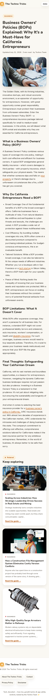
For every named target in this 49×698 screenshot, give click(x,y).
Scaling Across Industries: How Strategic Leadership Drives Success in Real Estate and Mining (23, 501)
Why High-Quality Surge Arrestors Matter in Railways (23, 622)
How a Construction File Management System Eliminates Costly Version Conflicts (24, 563)
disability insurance (22, 336)
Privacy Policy (7, 683)
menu (45, 4)
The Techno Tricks (15, 3)
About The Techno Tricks (12, 677)
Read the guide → (13, 521)
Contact (30, 677)
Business (8, 16)
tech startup (25, 268)
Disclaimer (22, 683)
